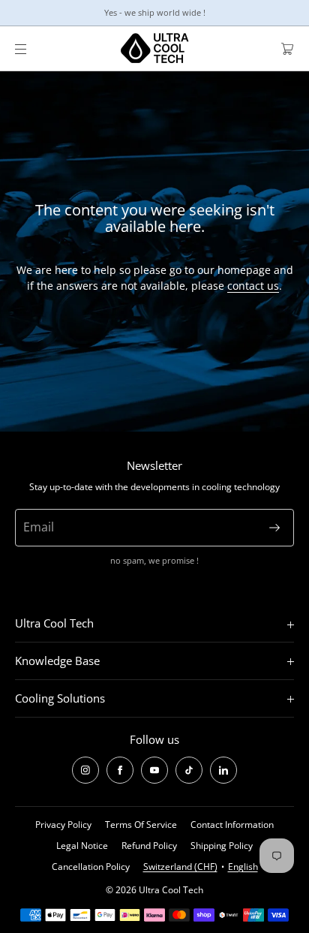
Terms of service (141, 824)
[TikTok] (189, 770)
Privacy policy (63, 824)
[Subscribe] (274, 528)
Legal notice (82, 845)
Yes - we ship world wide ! (155, 12)
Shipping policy (221, 845)
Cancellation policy (91, 866)
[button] (281, 48)
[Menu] (33, 48)
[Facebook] (120, 770)
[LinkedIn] (223, 770)
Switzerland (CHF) (180, 866)
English (243, 866)
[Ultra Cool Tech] (154, 49)
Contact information (232, 824)
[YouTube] (154, 770)
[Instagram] (85, 770)
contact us (253, 285)
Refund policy (149, 845)
